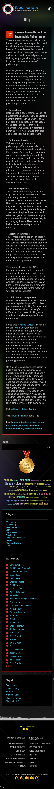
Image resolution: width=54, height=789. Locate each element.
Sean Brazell (15, 636)
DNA (8, 530)
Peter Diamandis (13, 527)
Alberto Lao (15, 622)
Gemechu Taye (16, 588)
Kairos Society (27, 324)
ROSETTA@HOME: (11, 762)
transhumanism (32, 504)
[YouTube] (32, 778)
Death (28, 487)
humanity (39, 491)
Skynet (9, 540)
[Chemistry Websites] (27, 463)
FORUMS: (21, 766)
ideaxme (45, 491)
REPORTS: (32, 755)
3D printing (11, 522)
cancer (12, 487)
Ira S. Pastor (15, 660)
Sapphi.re (45, 774)
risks (36, 501)
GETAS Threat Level (27, 728)
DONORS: (19, 751)
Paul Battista (15, 585)
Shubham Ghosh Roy (19, 571)
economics (33, 422)
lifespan (11, 497)
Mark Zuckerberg (13, 543)
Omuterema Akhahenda (20, 605)
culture (24, 487)
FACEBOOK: (10, 738)
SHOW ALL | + (10, 666)
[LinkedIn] (27, 778)
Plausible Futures (13, 698)
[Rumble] (37, 778)
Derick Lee (14, 619)
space (46, 501)
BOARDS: (31, 751)
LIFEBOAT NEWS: (34, 738)
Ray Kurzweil (11, 532)
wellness (43, 503)
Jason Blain (15, 653)
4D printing (11, 525)
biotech (20, 483)
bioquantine (47, 480)
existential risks (35, 487)
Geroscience (11, 685)
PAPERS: (31, 762)
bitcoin (40, 484)
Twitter (32, 409)
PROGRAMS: (32, 758)
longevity (20, 497)
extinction (43, 487)
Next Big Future (12, 695)
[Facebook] (17, 778)
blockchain (46, 484)
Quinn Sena (15, 575)
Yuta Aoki (14, 615)
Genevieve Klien (17, 565)
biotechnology (30, 484)
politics (38, 497)
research (32, 501)
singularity (41, 501)
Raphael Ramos (17, 629)
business (26, 422)
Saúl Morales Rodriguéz (20, 568)
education (41, 422)
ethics (8, 425)
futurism (10, 491)
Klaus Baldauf (16, 609)
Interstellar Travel (21, 494)
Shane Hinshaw (17, 626)
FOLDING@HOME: (11, 758)
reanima (44, 497)
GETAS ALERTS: (33, 743)
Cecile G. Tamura (17, 612)
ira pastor (31, 493)
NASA (27, 498)
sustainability (23, 425)
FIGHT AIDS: (14, 755)
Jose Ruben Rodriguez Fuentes (23, 599)
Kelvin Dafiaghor (17, 592)
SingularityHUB (12, 701)
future (48, 487)
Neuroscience (33, 497)
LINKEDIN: (12, 743)
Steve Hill (14, 639)
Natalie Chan (15, 632)
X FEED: (12, 747)
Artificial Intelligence (36, 480)
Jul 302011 (10, 35)
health (21, 490)
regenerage (11, 500)
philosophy (14, 425)
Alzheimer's (15, 480)
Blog (27, 20)
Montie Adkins (16, 656)
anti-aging (25, 480)
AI (11, 480)
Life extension (44, 493)
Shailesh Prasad (17, 582)
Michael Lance (16, 649)
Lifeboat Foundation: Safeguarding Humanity (20, 9)
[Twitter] (22, 778)
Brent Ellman (15, 643)
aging (7, 480)
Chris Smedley (16, 663)
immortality (9, 493)
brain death (7, 487)
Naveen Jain (19, 409)
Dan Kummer (15, 602)
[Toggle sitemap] (44, 8)
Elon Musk (10, 535)
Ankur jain (36, 425)
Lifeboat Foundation (21, 774)
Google (15, 491)
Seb (11, 646)
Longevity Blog (12, 688)
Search (49, 447)
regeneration (24, 500)
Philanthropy (28, 428)
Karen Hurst (15, 595)
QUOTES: (31, 766)
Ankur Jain (20, 327)
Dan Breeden (15, 578)
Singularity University (15, 538)
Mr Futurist (11, 691)
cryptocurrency (19, 487)
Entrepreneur (10, 428)
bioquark (10, 484)
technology (20, 504)
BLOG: (30, 747)
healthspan (31, 490)
